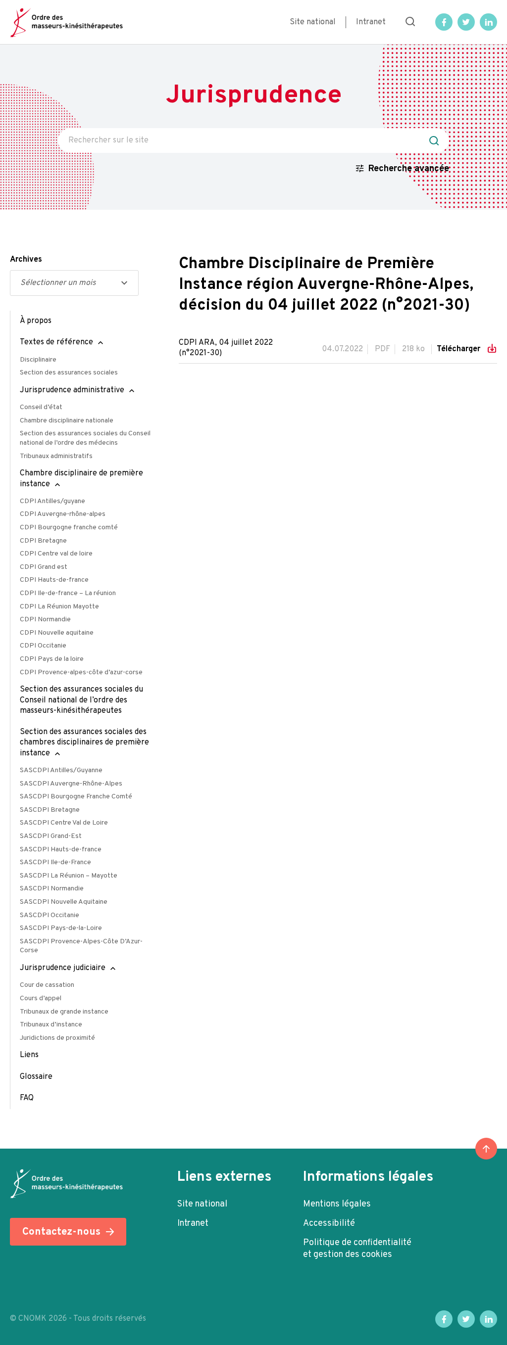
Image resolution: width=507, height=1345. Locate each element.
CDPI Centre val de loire (56, 554)
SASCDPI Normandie (52, 888)
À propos (35, 321)
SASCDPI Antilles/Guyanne (61, 770)
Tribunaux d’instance (51, 1024)
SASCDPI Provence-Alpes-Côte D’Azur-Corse (81, 946)
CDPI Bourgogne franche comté (69, 527)
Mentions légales (337, 1204)
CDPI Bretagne (43, 541)
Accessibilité (329, 1223)
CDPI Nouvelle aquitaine (57, 633)
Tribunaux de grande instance (64, 1012)
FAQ (27, 1098)
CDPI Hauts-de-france (54, 580)
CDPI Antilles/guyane (52, 501)
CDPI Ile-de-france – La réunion (68, 593)
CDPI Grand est (43, 567)
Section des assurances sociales (69, 373)
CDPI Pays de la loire (52, 659)
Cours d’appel (40, 998)
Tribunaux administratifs (56, 456)
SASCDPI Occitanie (49, 915)
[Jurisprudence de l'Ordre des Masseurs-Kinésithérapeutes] (66, 22)
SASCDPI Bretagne (50, 810)
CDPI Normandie (45, 619)
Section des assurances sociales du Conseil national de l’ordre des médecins (85, 438)
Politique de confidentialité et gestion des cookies (357, 1248)
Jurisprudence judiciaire (62, 968)
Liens (29, 1055)
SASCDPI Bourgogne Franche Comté (76, 796)
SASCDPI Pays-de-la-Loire (61, 928)
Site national (313, 22)
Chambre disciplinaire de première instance (81, 478)
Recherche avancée (408, 169)
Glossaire (36, 1077)
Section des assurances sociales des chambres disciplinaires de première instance (84, 742)
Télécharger (459, 349)
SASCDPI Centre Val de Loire (64, 823)
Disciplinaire (38, 360)
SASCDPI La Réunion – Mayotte (68, 876)
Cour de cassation (47, 985)
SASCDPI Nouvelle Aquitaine (63, 902)
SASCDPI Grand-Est (51, 836)
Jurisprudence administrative (72, 390)
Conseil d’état (41, 407)
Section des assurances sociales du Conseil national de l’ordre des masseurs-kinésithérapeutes (81, 700)
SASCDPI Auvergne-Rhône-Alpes (71, 784)
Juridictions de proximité (57, 1038)
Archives (26, 260)
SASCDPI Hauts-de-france (60, 849)
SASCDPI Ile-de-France (55, 862)
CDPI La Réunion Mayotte (59, 607)
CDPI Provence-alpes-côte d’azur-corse (81, 672)
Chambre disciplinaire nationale (66, 421)
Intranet (371, 22)
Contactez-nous (61, 1232)
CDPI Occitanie (43, 646)
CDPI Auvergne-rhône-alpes (62, 514)
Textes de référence (56, 342)
